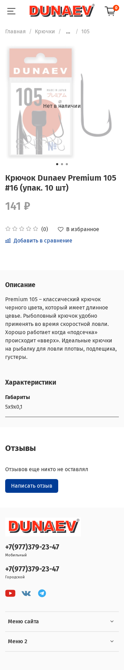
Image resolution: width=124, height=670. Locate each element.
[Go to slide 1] (57, 164)
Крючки (45, 31)
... (68, 32)
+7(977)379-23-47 (32, 547)
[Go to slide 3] (67, 164)
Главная (15, 31)
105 (85, 31)
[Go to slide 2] (62, 164)
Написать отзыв (31, 485)
